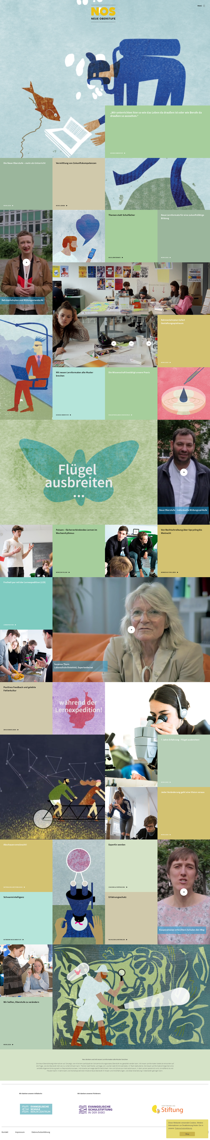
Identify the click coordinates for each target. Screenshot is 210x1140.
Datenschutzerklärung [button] (183, 1128)
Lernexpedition (9, 625)
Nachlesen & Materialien (116, 939)
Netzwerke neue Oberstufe (12, 939)
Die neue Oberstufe (116, 153)
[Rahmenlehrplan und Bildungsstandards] (26, 252)
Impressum (20, 1132)
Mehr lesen (7, 205)
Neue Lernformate (114, 257)
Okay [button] (187, 1134)
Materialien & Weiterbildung (13, 887)
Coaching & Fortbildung (116, 887)
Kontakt (5, 1132)
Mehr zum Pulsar (61, 572)
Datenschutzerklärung (41, 1132)
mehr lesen (164, 362)
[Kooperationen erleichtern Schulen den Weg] (184, 881)
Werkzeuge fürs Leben (168, 572)
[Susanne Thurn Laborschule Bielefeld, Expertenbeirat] (131, 619)
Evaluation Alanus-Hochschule (119, 415)
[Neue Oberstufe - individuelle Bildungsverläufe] (184, 462)
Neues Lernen (60, 205)
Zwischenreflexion (10, 730)
